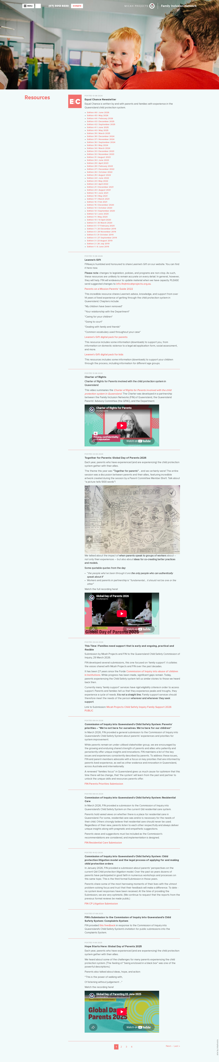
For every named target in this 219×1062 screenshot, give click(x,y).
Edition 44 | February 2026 (100, 118)
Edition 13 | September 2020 (101, 211)
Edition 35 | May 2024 (97, 145)
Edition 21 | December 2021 (100, 187)
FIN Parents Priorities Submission (104, 784)
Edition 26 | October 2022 (99, 172)
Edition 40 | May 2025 (97, 130)
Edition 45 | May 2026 (97, 115)
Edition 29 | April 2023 (97, 163)
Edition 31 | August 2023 (99, 157)
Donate (77, 6)
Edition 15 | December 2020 (100, 205)
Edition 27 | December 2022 (100, 169)
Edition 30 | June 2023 (98, 160)
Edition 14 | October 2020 (99, 208)
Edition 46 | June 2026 (98, 112)
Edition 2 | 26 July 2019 (98, 244)
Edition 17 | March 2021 (98, 199)
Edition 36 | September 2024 (101, 142)
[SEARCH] (38, 8)
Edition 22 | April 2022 (97, 184)
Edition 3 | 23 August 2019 (99, 241)
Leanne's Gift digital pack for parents (106, 337)
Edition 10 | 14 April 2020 (99, 220)
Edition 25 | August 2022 (99, 175)
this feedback (107, 925)
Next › (169, 1046)
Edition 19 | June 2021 (97, 193)
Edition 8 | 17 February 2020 (101, 226)
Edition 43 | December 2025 (100, 121)
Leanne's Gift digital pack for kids (104, 354)
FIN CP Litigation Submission (101, 904)
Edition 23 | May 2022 (97, 181)
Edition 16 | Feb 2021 (97, 202)
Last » (177, 1046)
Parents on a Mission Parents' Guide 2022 (109, 289)
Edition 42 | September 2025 (101, 124)
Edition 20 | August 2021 (99, 190)
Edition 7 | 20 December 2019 (101, 229)
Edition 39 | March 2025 (98, 133)
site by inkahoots (217, 1047)
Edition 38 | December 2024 (100, 136)
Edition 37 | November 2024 (100, 139)
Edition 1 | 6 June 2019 (98, 247)
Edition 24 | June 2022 (98, 178)
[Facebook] (44, 5)
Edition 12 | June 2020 (98, 214)
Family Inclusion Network (179, 5)
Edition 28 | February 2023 (100, 166)
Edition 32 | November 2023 (100, 154)
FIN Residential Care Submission (103, 843)
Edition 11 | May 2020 (97, 217)
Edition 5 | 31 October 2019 (100, 235)
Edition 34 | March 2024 (98, 148)
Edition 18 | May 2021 (97, 196)
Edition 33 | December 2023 (100, 151)
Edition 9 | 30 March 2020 (99, 223)
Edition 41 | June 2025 (98, 127)
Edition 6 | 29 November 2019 (101, 232)
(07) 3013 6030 (59, 6)
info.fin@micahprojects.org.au (133, 284)
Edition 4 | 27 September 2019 (102, 238)
